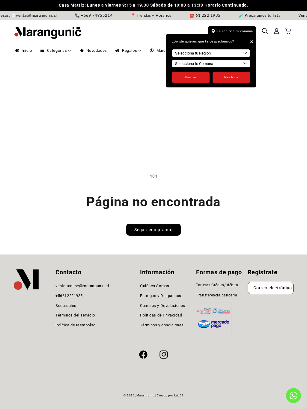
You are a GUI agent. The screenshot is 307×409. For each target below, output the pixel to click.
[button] (265, 33)
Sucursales (65, 305)
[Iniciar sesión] (277, 33)
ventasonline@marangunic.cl (82, 286)
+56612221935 (68, 295)
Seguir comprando (153, 229)
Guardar (190, 77)
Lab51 (178, 395)
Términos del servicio (75, 315)
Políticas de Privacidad (161, 315)
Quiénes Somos (154, 286)
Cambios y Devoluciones (162, 305)
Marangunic (145, 395)
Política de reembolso (75, 325)
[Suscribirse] (287, 288)
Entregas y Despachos (160, 295)
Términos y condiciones (162, 325)
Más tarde (231, 77)
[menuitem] (23, 50)
